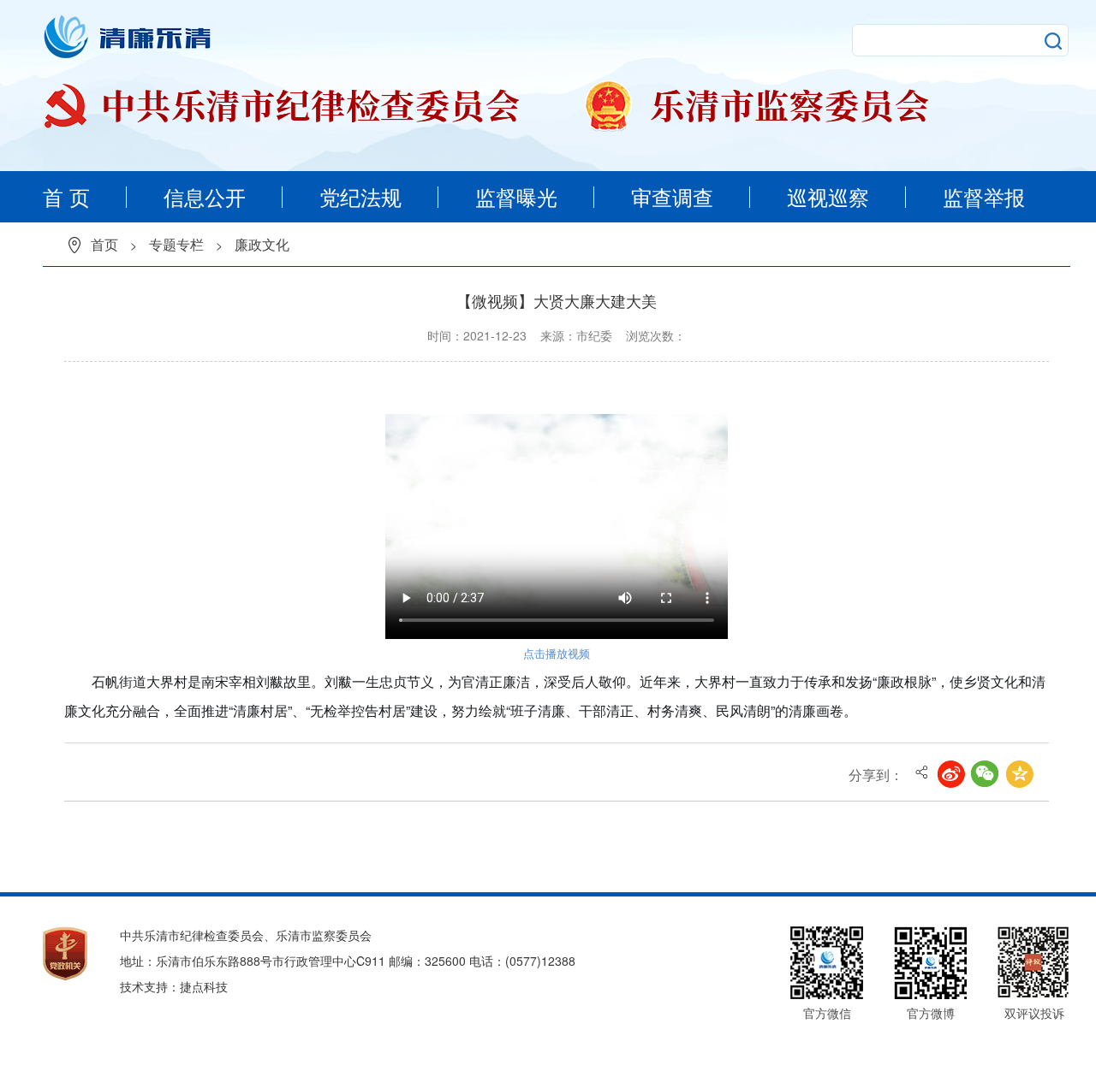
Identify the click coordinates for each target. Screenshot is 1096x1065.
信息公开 (205, 196)
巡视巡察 (828, 196)
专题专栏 (176, 244)
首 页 (66, 196)
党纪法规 (360, 196)
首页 (104, 244)
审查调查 (672, 196)
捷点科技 (204, 986)
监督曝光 (516, 196)
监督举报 (984, 196)
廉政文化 (262, 244)
